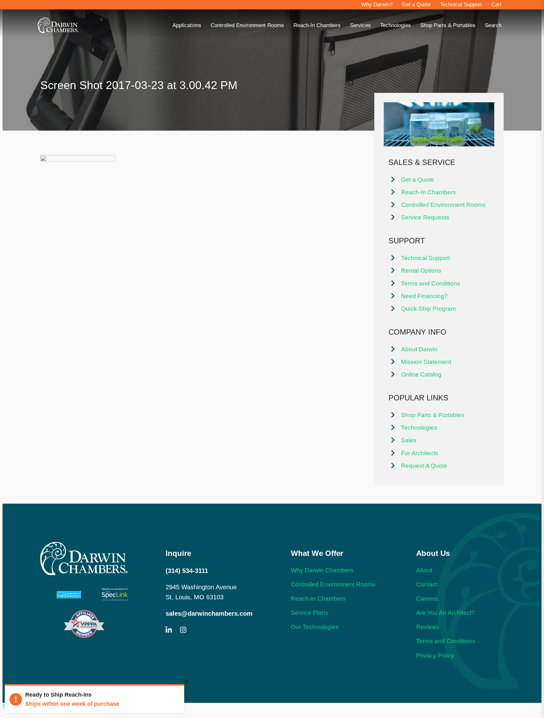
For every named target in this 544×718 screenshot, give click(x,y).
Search (493, 25)
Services (360, 25)
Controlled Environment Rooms (247, 25)
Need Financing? (424, 295)
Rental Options (421, 270)
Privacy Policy (435, 655)
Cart (496, 4)
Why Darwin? (377, 4)
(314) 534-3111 (187, 570)
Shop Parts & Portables (447, 25)
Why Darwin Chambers (322, 570)
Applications (187, 25)
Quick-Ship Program (428, 308)
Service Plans (309, 612)
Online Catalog (421, 374)
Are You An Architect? (445, 612)
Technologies (395, 25)
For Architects (419, 452)
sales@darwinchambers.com (209, 613)
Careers (427, 598)
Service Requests (425, 217)
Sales (408, 440)
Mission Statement (426, 361)
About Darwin (419, 349)
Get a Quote (416, 4)
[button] (186, 682)
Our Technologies (315, 626)
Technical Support (461, 4)
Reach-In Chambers (317, 25)
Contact (426, 584)
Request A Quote (424, 465)
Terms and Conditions (430, 283)
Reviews (427, 626)
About (424, 570)
